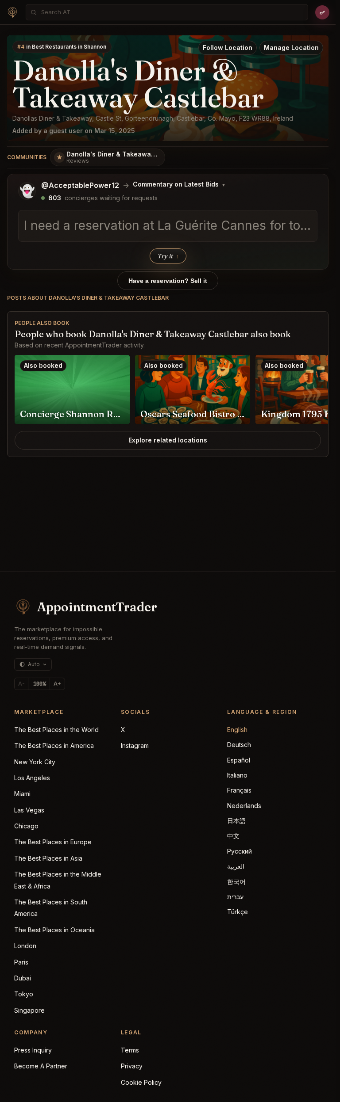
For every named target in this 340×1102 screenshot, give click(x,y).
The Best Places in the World (56, 729)
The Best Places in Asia (48, 858)
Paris (21, 962)
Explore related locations (167, 440)
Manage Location (291, 47)
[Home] (12, 12)
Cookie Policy (141, 1082)
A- (21, 683)
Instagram (135, 745)
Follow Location (227, 47)
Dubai (22, 978)
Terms (130, 1050)
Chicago (26, 826)
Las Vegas (29, 810)
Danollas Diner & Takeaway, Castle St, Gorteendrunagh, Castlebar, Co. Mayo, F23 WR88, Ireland (152, 118)
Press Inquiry (33, 1050)
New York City (34, 762)
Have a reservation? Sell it (167, 280)
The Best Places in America (54, 745)
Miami (22, 793)
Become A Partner (40, 1066)
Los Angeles (32, 778)
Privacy (132, 1066)
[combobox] (171, 12)
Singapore (29, 1010)
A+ (57, 683)
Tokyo (23, 994)
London (25, 945)
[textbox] (168, 226)
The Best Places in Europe (53, 842)
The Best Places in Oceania (54, 930)
